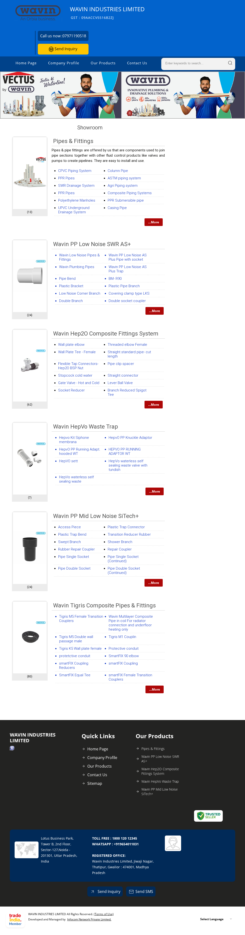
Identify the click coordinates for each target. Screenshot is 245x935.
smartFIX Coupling (123, 663)
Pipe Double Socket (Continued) (124, 570)
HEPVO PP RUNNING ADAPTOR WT (125, 451)
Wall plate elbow (71, 344)
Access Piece (69, 527)
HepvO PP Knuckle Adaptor (130, 437)
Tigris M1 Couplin (122, 637)
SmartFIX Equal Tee (74, 675)
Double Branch (71, 301)
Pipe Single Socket (73, 557)
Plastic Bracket (71, 286)
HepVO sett (68, 461)
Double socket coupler (127, 301)
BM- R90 (115, 278)
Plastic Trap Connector (126, 527)
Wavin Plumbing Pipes (76, 267)
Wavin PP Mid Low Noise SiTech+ (96, 516)
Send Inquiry (65, 48)
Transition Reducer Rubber (129, 534)
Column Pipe (118, 171)
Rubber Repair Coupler (76, 549)
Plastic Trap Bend (72, 534)
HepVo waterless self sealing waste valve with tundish (128, 465)
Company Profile (63, 62)
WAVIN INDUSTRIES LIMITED (107, 12)
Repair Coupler (120, 549)
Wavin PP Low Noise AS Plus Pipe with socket (128, 257)
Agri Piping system (123, 185)
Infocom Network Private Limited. (89, 919)
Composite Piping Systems (130, 193)
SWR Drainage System (76, 185)
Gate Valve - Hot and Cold (78, 383)
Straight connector (123, 375)
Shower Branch (120, 542)
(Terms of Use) (104, 914)
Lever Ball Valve (120, 383)
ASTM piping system (124, 178)
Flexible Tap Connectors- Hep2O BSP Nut (78, 366)
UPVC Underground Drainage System (73, 210)
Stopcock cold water (75, 375)
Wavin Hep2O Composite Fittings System (105, 333)
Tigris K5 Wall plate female (80, 648)
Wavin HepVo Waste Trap (85, 426)
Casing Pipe (117, 208)
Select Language (211, 919)
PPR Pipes (66, 178)
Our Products (103, 62)
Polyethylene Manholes (76, 200)
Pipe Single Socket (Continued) (123, 559)
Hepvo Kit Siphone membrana (74, 439)
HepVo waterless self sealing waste (76, 479)
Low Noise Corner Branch (79, 293)
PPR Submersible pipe (126, 200)
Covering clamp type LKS (129, 293)
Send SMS (144, 891)
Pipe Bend (67, 278)
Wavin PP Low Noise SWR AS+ (92, 244)
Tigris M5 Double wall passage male (76, 639)
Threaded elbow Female (127, 344)
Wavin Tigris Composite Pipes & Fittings (104, 605)
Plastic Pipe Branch (124, 286)
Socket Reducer (71, 390)
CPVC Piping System (74, 171)
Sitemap (94, 783)
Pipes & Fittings (73, 141)
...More (153, 222)
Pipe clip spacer (121, 364)
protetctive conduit (74, 656)
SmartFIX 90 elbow (124, 656)
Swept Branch (69, 542)
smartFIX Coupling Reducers (73, 665)
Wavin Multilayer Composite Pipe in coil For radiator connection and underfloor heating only (131, 623)
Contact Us (137, 62)
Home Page (26, 62)
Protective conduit (124, 648)
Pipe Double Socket (74, 568)
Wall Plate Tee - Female (77, 352)
